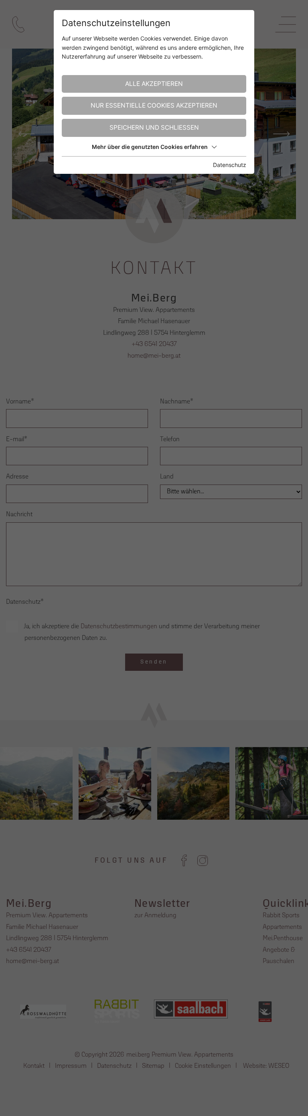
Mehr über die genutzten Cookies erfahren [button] (150, 146)
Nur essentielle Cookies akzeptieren (154, 105)
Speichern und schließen (154, 127)
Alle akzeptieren (154, 84)
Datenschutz (229, 164)
